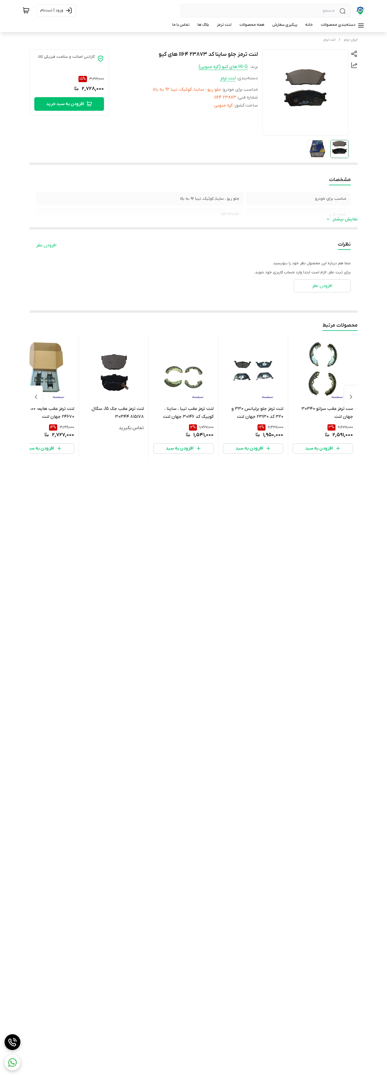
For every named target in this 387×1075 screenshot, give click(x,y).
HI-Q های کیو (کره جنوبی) (223, 67)
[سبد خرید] (26, 10)
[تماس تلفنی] (12, 1042)
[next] (36, 397)
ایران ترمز (351, 39)
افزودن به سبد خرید (65, 104)
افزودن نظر (46, 245)
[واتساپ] (12, 1062)
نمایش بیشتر (345, 219)
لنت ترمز (329, 39)
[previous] (351, 397)
